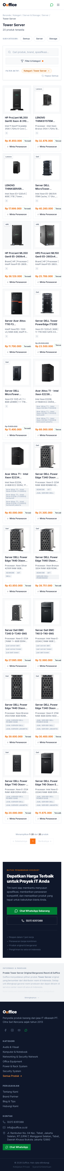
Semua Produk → (12, 1075)
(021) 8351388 (34, 920)
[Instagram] (12, 1030)
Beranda (7, 15)
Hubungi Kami (10, 1106)
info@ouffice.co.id (17, 1127)
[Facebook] (5, 1030)
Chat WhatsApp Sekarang (35, 910)
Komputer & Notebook (15, 1051)
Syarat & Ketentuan (41, 1166)
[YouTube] (19, 1030)
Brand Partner (10, 1096)
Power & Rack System (15, 1066)
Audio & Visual (11, 1046)
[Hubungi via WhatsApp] (52, 5)
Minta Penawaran (18, 146)
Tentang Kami (10, 1091)
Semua (26, 38)
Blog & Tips (9, 1101)
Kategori (17, 15)
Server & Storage (31, 15)
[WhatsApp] (26, 1030)
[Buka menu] (58, 5)
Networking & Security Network (20, 1056)
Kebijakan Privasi (21, 1166)
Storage (53, 38)
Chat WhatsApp (19, 1147)
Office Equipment (12, 1061)
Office (10, 5)
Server (45, 15)
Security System (12, 1071)
